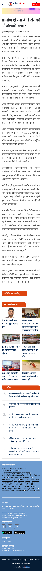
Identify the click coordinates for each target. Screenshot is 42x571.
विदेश (26, 491)
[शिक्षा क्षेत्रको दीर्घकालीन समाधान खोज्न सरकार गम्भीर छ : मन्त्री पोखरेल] (11, 365)
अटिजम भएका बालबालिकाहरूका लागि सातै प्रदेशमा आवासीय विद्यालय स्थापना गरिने (30, 325)
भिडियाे (22, 480)
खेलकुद (10, 489)
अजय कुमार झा (9, 32)
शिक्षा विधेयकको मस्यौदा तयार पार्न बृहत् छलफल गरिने (10, 324)
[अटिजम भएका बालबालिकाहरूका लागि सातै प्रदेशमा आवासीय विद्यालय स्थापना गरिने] (31, 313)
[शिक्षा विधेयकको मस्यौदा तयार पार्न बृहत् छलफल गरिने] (11, 313)
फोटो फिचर (35, 482)
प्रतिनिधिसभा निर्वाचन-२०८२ (10, 471)
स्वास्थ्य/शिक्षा (20, 491)
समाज (38, 491)
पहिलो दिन (36, 475)
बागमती (4, 486)
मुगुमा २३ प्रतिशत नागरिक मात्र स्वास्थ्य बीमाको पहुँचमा (11, 350)
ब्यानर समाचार (27, 477)
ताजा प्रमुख (34, 489)
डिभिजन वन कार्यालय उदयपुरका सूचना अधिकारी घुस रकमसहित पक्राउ (22, 440)
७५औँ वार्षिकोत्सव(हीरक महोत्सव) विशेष (13, 475)
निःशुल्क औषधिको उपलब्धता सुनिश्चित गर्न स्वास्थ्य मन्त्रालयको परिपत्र (30, 351)
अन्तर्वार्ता (27, 482)
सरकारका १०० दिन (19, 469)
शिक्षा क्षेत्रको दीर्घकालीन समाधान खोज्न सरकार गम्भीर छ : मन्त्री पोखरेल (10, 376)
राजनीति (32, 491)
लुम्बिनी (32, 484)
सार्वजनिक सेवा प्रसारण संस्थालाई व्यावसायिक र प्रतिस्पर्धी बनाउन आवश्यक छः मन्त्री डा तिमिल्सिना (24, 451)
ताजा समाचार (5, 491)
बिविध (37, 480)
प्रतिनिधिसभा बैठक (7, 482)
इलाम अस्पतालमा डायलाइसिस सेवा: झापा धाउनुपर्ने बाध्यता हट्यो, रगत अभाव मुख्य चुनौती (23, 428)
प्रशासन (27, 486)
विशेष (12, 491)
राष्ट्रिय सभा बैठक (19, 482)
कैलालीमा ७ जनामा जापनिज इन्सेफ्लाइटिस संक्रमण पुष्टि (30, 376)
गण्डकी (26, 484)
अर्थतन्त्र (4, 489)
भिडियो (33, 486)
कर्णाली (16, 484)
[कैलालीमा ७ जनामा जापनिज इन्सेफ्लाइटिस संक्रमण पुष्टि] (31, 365)
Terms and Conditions (23, 563)
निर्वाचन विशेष (30, 480)
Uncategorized (7, 469)
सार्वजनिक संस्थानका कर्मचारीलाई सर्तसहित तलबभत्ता (24, 406)
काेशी (10, 484)
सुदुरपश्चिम (5, 484)
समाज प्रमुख (26, 489)
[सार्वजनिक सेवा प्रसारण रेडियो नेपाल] (17, 3)
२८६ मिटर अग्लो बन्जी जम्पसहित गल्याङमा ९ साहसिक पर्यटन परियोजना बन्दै (24, 416)
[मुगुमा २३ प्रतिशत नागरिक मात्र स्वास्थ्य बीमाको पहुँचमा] (11, 339)
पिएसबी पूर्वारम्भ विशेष (15, 477)
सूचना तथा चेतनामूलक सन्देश (10, 480)
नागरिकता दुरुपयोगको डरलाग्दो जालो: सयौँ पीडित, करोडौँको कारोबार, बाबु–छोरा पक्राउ (24, 395)
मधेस (21, 484)
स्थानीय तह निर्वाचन (17, 486)
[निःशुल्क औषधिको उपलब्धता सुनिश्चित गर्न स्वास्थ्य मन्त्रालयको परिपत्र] (31, 339)
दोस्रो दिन (29, 475)
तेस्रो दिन (5, 477)
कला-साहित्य (17, 489)
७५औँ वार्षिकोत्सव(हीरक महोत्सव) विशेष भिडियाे (16, 473)
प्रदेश (9, 486)
